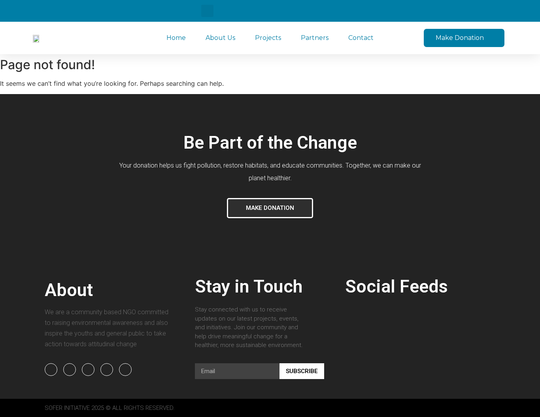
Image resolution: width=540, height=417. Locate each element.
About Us (220, 38)
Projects (268, 38)
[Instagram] (106, 369)
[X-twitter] (125, 369)
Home (176, 38)
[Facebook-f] (51, 369)
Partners (315, 38)
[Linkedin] (69, 369)
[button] (207, 11)
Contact (361, 38)
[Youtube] (88, 369)
